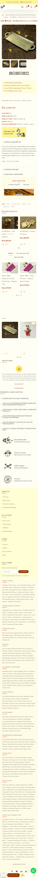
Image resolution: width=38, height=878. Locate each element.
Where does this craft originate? (16, 398)
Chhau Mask (15, 811)
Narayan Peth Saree (16, 590)
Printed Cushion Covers (24, 701)
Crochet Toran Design (17, 787)
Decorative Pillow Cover (9, 701)
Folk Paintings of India (26, 822)
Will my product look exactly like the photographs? (18, 423)
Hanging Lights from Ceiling (10, 769)
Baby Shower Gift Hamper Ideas (15, 635)
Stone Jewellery (27, 649)
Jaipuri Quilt (14, 699)
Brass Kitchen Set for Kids (15, 724)
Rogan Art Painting (28, 794)
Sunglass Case (22, 678)
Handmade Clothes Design (15, 624)
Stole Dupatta (15, 619)
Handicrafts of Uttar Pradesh (18, 826)
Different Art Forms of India (10, 822)
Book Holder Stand (14, 764)
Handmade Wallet (7, 676)
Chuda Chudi (10, 660)
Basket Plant (6, 767)
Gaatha (15, 116)
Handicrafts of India (8, 819)
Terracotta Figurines (8, 757)
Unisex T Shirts (18, 612)
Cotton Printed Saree (16, 594)
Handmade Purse (19, 676)
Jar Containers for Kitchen (15, 726)
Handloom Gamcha (13, 708)
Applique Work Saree (13, 597)
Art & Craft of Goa (19, 833)
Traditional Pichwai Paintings (25, 799)
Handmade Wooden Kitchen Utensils (13, 717)
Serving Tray (15, 204)
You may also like (22, 253)
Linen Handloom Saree (24, 585)
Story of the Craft (18, 181)
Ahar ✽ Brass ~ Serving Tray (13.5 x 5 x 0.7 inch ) (9, 342)
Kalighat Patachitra (27, 804)
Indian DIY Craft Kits (8, 857)
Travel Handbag (17, 671)
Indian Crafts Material (21, 852)
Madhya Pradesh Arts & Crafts (25, 836)
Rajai (9, 699)
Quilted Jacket (27, 617)
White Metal (17, 651)
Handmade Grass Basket (14, 744)
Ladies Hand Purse (7, 674)
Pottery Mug (21, 739)
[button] (18, 247)
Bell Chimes (11, 790)
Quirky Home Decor (14, 728)
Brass (8, 204)
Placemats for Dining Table (19, 706)
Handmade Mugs (23, 742)
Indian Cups (14, 742)
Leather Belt (30, 681)
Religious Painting (11, 799)
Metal (12, 207)
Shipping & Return (11, 169)
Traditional (6, 207)
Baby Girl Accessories (17, 638)
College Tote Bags (11, 678)
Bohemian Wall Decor (8, 785)
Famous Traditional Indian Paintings (12, 824)
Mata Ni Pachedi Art (21, 801)
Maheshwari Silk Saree (20, 587)
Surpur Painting (16, 804)
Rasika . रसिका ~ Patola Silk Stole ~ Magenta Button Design (27, 278)
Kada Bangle (6, 658)
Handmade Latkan (20, 660)
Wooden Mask (6, 811)
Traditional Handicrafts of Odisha (17, 840)
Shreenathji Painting (8, 801)
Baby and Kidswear (8, 633)
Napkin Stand (18, 749)
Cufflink (13, 683)
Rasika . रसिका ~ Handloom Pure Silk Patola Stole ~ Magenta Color (9, 280)
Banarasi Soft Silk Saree (9, 592)
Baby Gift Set (19, 633)
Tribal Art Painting (7, 797)
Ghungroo (14, 658)
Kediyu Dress (22, 622)
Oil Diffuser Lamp (24, 769)
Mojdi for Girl (21, 685)
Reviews (26, 185)
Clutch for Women (28, 671)
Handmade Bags (7, 671)
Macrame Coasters (7, 749)
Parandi (28, 660)
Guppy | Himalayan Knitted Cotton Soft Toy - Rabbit (28, 343)
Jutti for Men (20, 683)
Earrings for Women (21, 656)
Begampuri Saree (28, 590)
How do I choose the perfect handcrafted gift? (19, 429)
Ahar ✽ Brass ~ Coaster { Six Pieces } (28, 232)
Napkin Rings (27, 749)
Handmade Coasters (26, 746)
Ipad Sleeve (14, 681)
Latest (10, 253)
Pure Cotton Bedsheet (8, 696)
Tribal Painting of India (20, 797)
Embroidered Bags (27, 674)
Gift (29, 204)
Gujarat (24, 204)
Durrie (8, 706)
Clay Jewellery (27, 651)
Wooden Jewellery (7, 651)
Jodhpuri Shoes (12, 685)
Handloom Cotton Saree (9, 585)
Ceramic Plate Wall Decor (17, 792)
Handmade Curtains (24, 703)
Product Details (14, 185)
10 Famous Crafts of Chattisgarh (24, 829)
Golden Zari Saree (23, 592)
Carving (6, 17)
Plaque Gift (5, 792)
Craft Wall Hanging (21, 790)
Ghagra (10, 612)
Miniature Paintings (7, 852)
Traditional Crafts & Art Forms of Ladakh (14, 831)
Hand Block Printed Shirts (14, 615)
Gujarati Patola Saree (22, 599)
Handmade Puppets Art (15, 808)
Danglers (30, 656)
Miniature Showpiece (21, 757)
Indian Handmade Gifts (13, 859)
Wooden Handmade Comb (26, 854)
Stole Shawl (6, 619)
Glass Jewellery (7, 649)
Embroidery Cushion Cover (10, 703)
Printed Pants (18, 617)
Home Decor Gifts (15, 731)
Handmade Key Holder (27, 764)
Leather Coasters (14, 746)
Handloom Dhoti (25, 619)
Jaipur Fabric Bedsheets (23, 696)
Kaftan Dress (17, 610)
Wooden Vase (26, 767)
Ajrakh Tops (27, 615)
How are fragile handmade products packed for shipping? (17, 416)
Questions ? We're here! (14, 174)
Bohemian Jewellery (15, 653)
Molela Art (31, 790)
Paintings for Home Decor (14, 794)
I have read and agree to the (16, 575)
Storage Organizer (19, 762)
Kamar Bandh (6, 683)
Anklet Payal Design (8, 656)
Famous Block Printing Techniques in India (20, 850)
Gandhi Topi (22, 681)
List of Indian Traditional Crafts (25, 819)
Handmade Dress (7, 610)
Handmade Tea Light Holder (19, 772)
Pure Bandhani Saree (8, 599)
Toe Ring (27, 658)
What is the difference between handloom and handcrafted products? (19, 404)
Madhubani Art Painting (9, 806)
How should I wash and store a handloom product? (19, 410)
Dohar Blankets (23, 699)
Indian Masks (26, 808)
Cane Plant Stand (16, 767)
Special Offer (19, 257)
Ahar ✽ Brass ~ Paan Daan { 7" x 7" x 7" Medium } (8, 234)
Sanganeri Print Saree (14, 601)
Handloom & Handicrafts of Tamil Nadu (14, 838)
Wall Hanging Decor (22, 785)
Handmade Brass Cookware (15, 719)
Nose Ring (21, 658)
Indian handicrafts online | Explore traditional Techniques (21, 15)
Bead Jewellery (17, 649)
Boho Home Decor (14, 776)
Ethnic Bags (17, 674)
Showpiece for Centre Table (18, 760)
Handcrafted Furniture (16, 774)
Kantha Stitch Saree (27, 597)
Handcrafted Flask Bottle (9, 739)
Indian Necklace (26, 653)
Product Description (13, 142)
